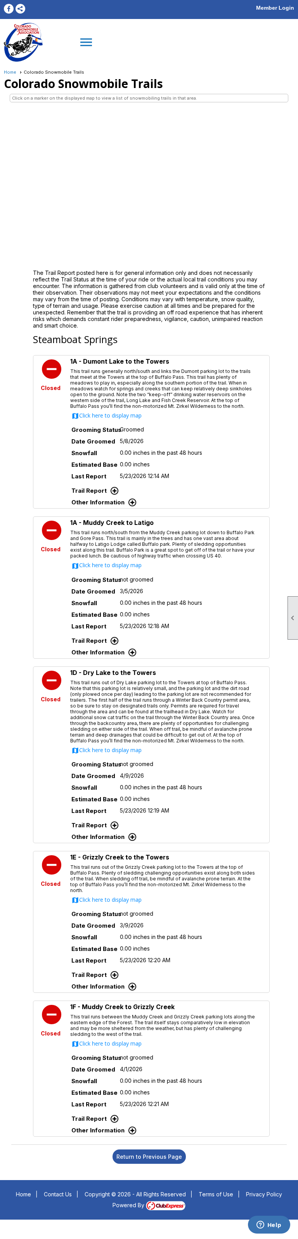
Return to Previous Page (149, 1156)
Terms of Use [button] (216, 1194)
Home (10, 72)
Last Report (88, 476)
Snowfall (84, 453)
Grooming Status (95, 429)
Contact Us (58, 1194)
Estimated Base (94, 464)
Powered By (129, 1205)
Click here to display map (106, 415)
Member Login (275, 8)
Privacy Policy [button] (264, 1194)
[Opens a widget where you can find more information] (269, 1225)
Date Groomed (93, 441)
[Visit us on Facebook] (9, 9)
